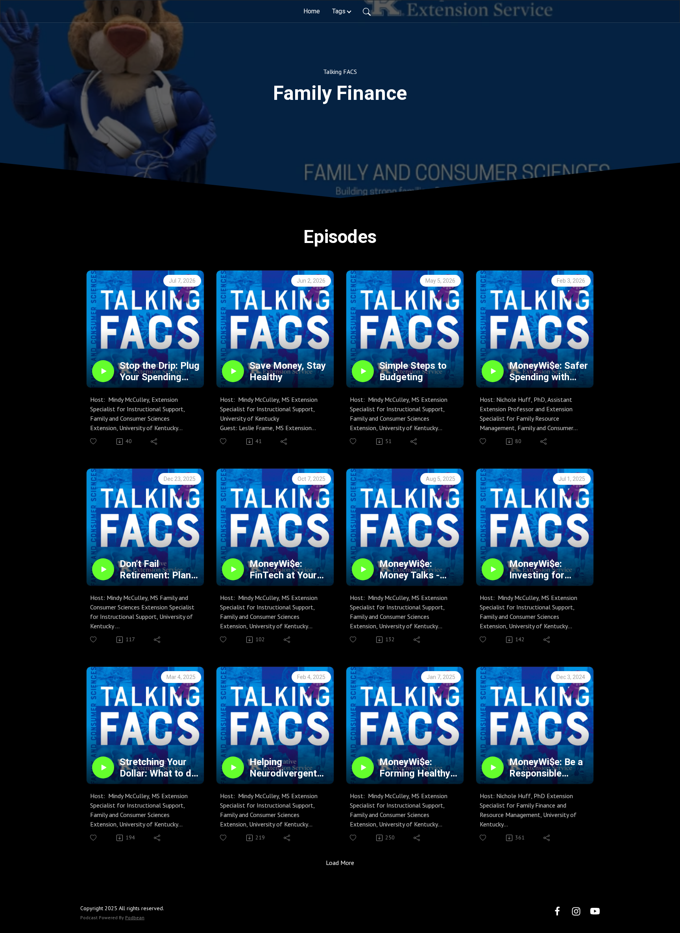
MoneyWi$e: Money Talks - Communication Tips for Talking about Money (413, 569)
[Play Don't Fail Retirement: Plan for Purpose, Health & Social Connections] (103, 569)
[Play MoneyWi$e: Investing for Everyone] (493, 569)
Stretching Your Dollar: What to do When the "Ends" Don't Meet (158, 767)
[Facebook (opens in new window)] (557, 911)
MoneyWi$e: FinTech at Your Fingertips (283, 569)
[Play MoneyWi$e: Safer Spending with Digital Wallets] (493, 371)
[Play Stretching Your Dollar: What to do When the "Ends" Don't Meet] (103, 767)
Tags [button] (339, 11)
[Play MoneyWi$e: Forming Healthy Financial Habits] (363, 767)
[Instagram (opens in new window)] (576, 911)
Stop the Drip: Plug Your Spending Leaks (160, 371)
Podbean (134, 917)
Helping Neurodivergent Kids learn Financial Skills (283, 767)
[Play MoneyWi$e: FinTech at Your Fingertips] (233, 569)
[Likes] (93, 441)
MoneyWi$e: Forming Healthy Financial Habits (414, 767)
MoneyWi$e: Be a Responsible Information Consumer (546, 767)
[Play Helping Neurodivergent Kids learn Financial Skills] (233, 767)
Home (311, 11)
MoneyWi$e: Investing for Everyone (536, 569)
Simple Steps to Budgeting (413, 371)
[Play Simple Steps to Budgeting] (363, 371)
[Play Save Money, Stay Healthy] (233, 371)
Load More (340, 863)
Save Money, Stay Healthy (287, 371)
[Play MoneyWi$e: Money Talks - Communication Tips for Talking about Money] (363, 569)
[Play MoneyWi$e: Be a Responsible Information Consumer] (493, 767)
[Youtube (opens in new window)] (595, 911)
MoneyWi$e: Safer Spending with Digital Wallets (548, 371)
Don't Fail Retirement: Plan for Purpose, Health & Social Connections (155, 569)
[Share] (154, 441)
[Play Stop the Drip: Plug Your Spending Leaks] (103, 371)
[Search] (367, 11)
